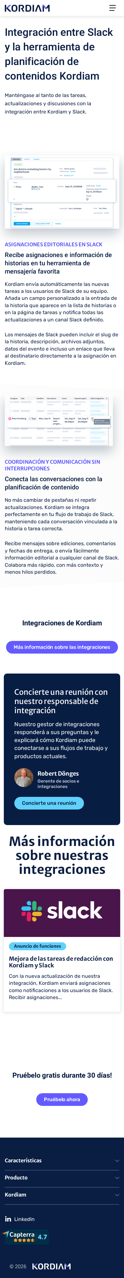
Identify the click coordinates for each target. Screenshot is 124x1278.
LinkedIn (24, 1219)
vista (6, 886)
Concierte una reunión (49, 803)
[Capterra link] (60, 1237)
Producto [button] (16, 1177)
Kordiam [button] (15, 1194)
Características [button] (23, 1160)
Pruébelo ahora (62, 1099)
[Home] (51, 1266)
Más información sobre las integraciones (62, 647)
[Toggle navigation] (112, 8)
